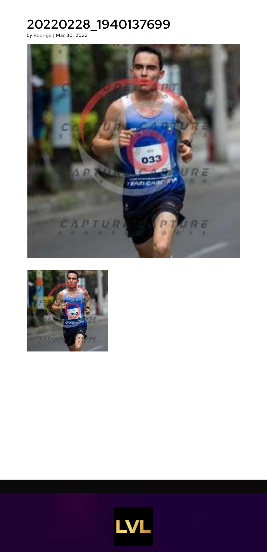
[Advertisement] (133, 415)
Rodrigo (43, 35)
